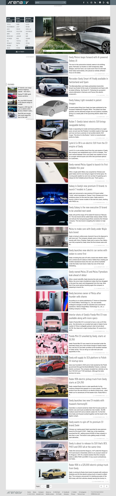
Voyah (18, 48)
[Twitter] (87, 2)
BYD (27, 45)
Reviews (28, 18)
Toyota (18, 41)
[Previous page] (101, 486)
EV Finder (59, 494)
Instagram (83, 492)
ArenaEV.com (40, 494)
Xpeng (28, 43)
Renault (9, 43)
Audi (8, 29)
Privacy (73, 494)
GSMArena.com (95, 494)
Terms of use (81, 494)
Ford (17, 24)
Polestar (19, 31)
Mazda (18, 43)
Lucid (27, 24)
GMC (27, 34)
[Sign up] (107, 2)
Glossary (66, 494)
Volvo (18, 29)
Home (8, 18)
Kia (8, 41)
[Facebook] (84, 2)
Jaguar (18, 36)
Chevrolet (29, 31)
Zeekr (18, 34)
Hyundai (9, 38)
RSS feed (57, 492)
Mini (17, 38)
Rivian (28, 27)
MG (17, 45)
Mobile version (50, 494)
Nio (27, 41)
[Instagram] (91, 2)
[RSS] (95, 2)
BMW (8, 34)
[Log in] (104, 2)
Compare (9, 21)
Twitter (75, 492)
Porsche (9, 31)
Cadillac (28, 29)
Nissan (9, 45)
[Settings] (100, 2)
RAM (27, 36)
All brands (29, 48)
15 (107, 481)
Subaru (28, 38)
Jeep (17, 27)
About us (29, 21)
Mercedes (10, 36)
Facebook (66, 492)
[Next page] (106, 486)
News (18, 18)
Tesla (9, 24)
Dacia (8, 48)
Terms (18, 21)
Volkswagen (10, 27)
